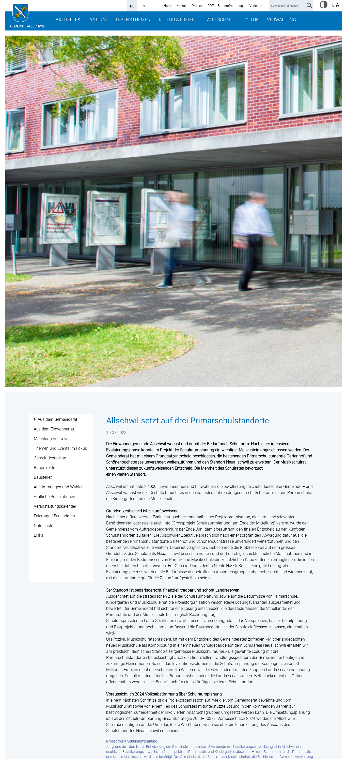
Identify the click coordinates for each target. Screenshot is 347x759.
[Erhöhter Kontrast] (323, 7)
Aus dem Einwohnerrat (54, 429)
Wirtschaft (220, 20)
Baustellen (43, 477)
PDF (211, 5)
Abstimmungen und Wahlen (59, 487)
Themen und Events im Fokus (60, 448)
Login (241, 5)
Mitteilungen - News (51, 438)
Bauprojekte (44, 467)
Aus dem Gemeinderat (57, 419)
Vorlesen (255, 5)
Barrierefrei (225, 5)
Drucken (197, 5)
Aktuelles (68, 20)
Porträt (98, 20)
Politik (251, 20)
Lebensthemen (133, 20)
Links (38, 535)
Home (168, 5)
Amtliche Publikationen (54, 496)
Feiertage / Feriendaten (54, 516)
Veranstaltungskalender (55, 506)
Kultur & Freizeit (178, 20)
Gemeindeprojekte (50, 458)
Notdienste (43, 525)
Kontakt (182, 5)
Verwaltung (281, 20)
